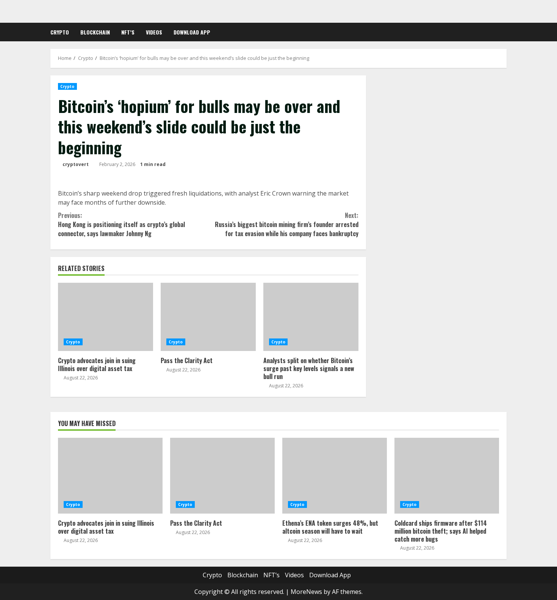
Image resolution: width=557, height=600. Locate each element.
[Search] (504, 32)
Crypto (59, 32)
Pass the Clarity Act (208, 317)
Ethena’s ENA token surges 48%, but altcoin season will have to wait (334, 476)
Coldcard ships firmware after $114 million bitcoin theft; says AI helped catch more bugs (446, 476)
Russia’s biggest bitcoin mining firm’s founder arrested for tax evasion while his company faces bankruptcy (286, 224)
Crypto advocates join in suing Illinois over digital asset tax (105, 317)
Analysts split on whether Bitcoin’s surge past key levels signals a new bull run (310, 317)
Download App (192, 32)
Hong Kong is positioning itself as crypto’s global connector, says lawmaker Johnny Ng (121, 224)
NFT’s (128, 32)
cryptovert (76, 164)
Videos (154, 32)
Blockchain (95, 32)
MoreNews (306, 591)
